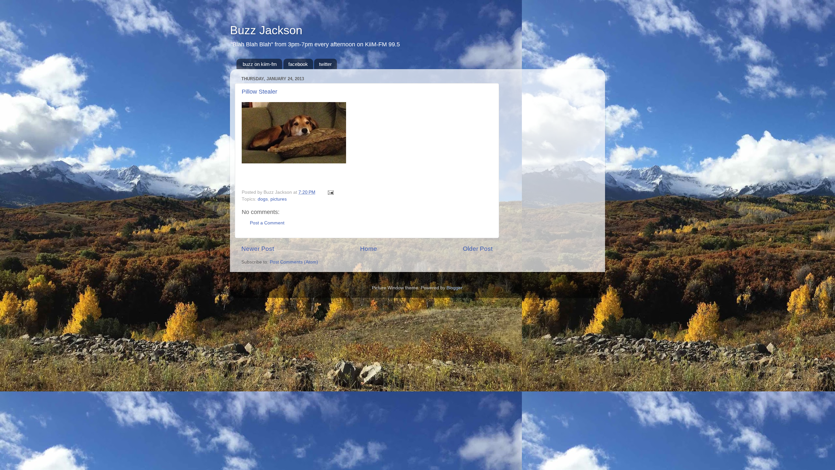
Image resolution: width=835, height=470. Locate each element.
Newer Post (257, 248)
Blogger (454, 287)
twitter (325, 64)
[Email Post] (330, 192)
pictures (278, 199)
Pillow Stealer (259, 91)
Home (368, 248)
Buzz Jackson (266, 30)
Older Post (478, 248)
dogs (263, 199)
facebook (298, 64)
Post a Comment (267, 222)
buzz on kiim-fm (260, 64)
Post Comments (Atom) (294, 262)
